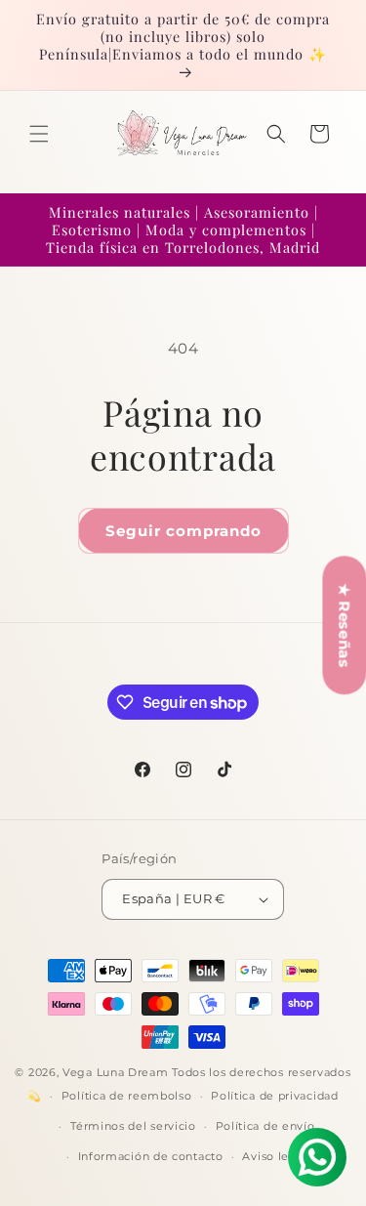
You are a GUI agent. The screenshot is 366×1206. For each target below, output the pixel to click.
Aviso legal (274, 1156)
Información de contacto (151, 1156)
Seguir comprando (183, 530)
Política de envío (265, 1126)
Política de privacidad (274, 1095)
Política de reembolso (126, 1095)
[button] (39, 133)
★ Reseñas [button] (344, 625)
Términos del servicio (133, 1126)
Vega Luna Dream (115, 1072)
